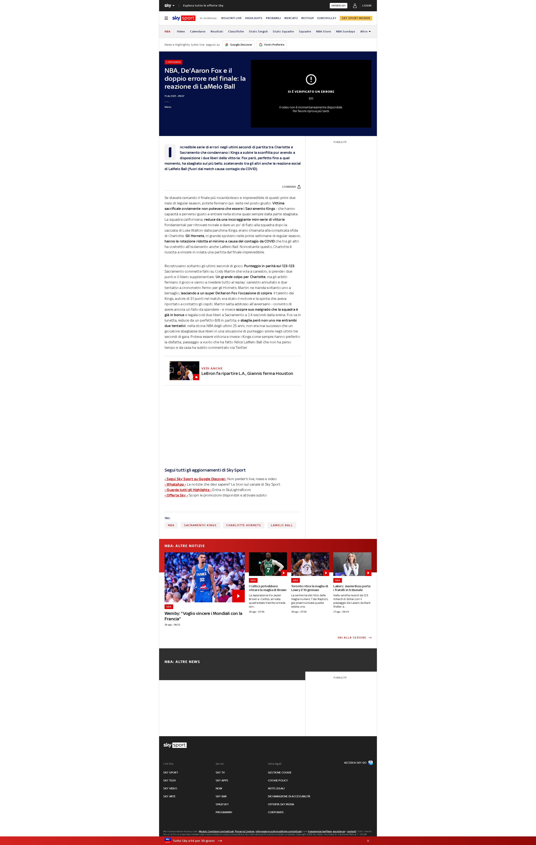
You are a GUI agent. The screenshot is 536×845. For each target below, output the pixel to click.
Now (219, 788)
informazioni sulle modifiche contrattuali (279, 831)
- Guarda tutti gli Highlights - (188, 490)
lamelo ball (282, 525)
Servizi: (220, 763)
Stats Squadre (283, 31)
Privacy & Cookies (245, 831)
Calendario (198, 31)
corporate (276, 812)
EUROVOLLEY (326, 18)
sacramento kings (200, 525)
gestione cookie (279, 772)
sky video (170, 788)
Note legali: (275, 763)
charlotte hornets (243, 525)
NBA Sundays (345, 31)
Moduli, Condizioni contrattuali (216, 831)
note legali (276, 788)
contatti (352, 831)
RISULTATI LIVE (231, 18)
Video (181, 31)
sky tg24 (169, 780)
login (366, 5)
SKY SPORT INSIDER (356, 18)
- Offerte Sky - (176, 495)
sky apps (222, 780)
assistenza (339, 831)
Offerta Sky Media (281, 804)
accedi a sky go (355, 762)
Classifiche (236, 31)
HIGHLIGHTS (254, 18)
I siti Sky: (168, 763)
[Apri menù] (166, 18)
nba (171, 525)
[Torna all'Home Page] (184, 18)
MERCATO (291, 18)
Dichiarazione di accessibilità (289, 796)
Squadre (305, 31)
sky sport (170, 772)
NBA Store (323, 31)
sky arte (169, 796)
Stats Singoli (258, 31)
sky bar (221, 796)
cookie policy (278, 780)
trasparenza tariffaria (320, 831)
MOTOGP (307, 18)
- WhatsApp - (175, 484)
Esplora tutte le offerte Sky (203, 5)
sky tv (220, 772)
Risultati (217, 31)
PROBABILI (273, 18)
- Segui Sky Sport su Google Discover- (195, 479)
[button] (261, 841)
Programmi (224, 812)
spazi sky (222, 804)
